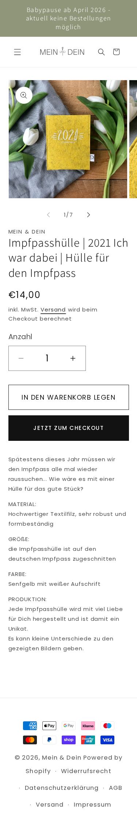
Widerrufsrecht (86, 771)
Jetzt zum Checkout (68, 428)
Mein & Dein (61, 757)
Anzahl (20, 337)
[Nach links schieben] (49, 215)
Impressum (92, 804)
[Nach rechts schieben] (89, 215)
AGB (115, 788)
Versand (53, 309)
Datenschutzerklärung (62, 788)
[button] (17, 51)
